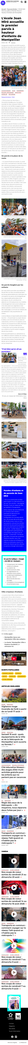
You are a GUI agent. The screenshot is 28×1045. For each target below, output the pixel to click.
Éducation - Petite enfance (7, 92)
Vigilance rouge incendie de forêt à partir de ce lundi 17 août (14, 709)
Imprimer (13, 42)
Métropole (18, 673)
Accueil (3, 9)
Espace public (18, 92)
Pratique (3, 732)
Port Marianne (12, 94)
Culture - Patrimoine (7, 679)
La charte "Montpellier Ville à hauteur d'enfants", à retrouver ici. (14, 644)
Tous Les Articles (12, 9)
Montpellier (4, 94)
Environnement (20, 90)
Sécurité (3, 704)
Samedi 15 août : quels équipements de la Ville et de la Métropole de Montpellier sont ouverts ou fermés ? (13, 739)
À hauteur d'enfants (6, 90)
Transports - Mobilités (8, 673)
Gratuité (4, 676)
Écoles (13, 90)
